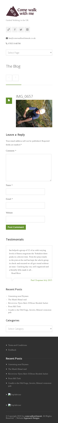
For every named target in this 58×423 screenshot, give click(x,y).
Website (9, 213)
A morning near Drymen (18, 296)
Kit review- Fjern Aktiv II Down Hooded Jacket (28, 303)
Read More (16, 273)
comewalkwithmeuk (33, 416)
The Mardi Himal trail (17, 299)
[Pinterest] (8, 29)
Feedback (12, 350)
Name (9, 185)
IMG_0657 (24, 96)
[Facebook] (15, 29)
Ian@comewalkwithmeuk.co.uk (22, 38)
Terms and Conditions (17, 345)
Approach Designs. (32, 418)
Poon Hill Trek (14, 306)
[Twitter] (21, 29)
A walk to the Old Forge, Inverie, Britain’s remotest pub (30, 311)
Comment (11, 151)
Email (9, 199)
